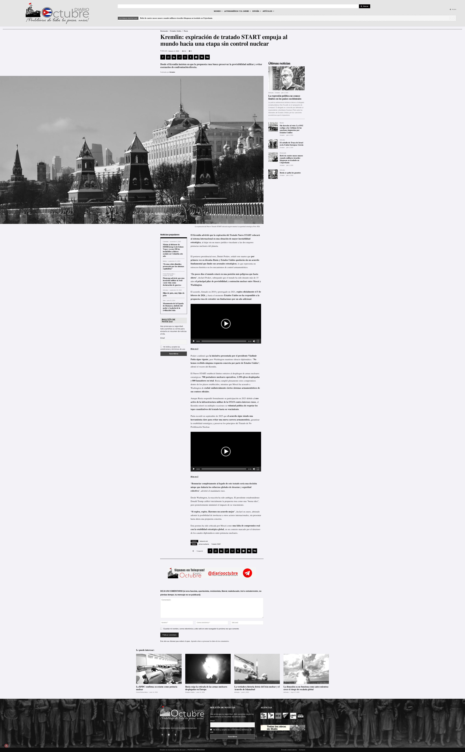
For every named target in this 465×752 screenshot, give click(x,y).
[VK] (201, 57)
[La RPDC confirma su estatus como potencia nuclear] (159, 669)
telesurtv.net (204, 541)
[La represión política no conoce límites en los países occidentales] (286, 78)
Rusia (186, 31)
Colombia (165, 241)
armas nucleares (204, 544)
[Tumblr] (190, 57)
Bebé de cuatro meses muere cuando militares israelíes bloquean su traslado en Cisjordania (291, 159)
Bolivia (165, 261)
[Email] (185, 57)
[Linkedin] (173, 57)
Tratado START (216, 544)
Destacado (164, 31)
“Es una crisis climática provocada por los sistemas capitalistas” (173, 266)
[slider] (224, 341)
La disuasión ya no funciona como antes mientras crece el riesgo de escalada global (306, 688)
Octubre (172, 72)
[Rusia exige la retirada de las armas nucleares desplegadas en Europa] (208, 669)
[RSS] (162, 734)
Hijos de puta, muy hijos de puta (173, 294)
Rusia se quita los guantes (290, 172)
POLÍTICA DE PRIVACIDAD (196, 750)
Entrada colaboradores (289, 750)
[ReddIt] (179, 57)
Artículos (165, 290)
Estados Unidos (175, 31)
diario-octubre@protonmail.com (184, 728)
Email (162, 338)
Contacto (302, 750)
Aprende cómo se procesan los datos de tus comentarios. (210, 641)
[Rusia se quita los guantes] (273, 174)
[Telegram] (196, 57)
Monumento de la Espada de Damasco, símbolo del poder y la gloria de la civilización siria (173, 307)
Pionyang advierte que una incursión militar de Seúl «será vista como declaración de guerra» (173, 281)
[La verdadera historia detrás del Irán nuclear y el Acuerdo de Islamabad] (257, 669)
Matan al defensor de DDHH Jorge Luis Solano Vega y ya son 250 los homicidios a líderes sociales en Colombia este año (173, 250)
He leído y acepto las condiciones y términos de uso (172, 348)
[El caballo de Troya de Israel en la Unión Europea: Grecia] (273, 144)
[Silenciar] (254, 341)
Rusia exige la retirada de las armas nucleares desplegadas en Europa (206, 688)
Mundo (282, 123)
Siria (164, 300)
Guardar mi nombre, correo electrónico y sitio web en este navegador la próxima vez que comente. (201, 629)
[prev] (450, 18)
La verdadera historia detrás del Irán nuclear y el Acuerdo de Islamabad (257, 688)
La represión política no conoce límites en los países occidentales (168, 18)
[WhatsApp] (168, 57)
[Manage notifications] (6, 746)
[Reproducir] (194, 341)
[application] (226, 324)
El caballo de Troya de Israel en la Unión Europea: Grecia (291, 143)
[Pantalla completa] (258, 341)
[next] (454, 18)
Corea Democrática (168, 274)
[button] (226, 324)
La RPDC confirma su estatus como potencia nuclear (156, 688)
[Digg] (207, 57)
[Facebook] (162, 57)
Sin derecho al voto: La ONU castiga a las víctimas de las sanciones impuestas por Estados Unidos (291, 129)
